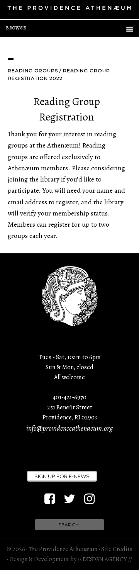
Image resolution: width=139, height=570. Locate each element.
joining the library (33, 179)
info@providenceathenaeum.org (69, 428)
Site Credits (116, 549)
